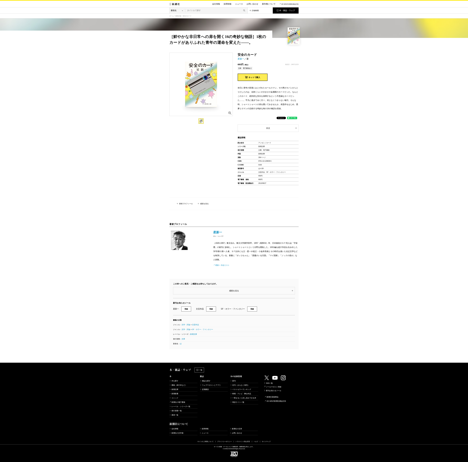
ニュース (239, 4)
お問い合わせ (252, 4)
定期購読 (205, 389)
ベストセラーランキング (241, 389)
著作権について (269, 4)
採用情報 (227, 4)
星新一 (241, 59)
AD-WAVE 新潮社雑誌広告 (290, 4)
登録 (186, 309)
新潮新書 (174, 394)
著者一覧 (174, 415)
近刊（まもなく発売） (240, 385)
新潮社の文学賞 (177, 433)
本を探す (174, 381)
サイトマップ (266, 441)
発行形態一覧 (176, 411)
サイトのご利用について (205, 441)
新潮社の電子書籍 (178, 402)
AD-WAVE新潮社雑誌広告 (276, 401)
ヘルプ (256, 441)
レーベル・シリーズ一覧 (180, 406)
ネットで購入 (254, 77)
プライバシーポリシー (224, 441)
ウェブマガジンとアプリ (211, 385)
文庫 (183, 339)
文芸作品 (195, 325)
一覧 (200, 370)
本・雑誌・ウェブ (287, 10)
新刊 (234, 381)
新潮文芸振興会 (272, 397)
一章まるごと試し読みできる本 (244, 398)
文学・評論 (186, 325)
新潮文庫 (193, 334)
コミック (174, 398)
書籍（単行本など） (179, 385)
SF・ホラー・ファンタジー (202, 329)
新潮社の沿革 (237, 429)
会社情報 (216, 4)
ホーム (171, 16)
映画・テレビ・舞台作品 (241, 394)
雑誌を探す (206, 381)
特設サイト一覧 (238, 402)
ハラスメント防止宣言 (242, 441)
